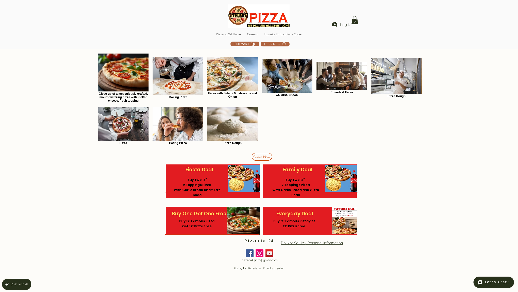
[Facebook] (250, 253)
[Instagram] (259, 253)
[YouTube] (269, 253)
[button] (354, 20)
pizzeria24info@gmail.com (260, 260)
